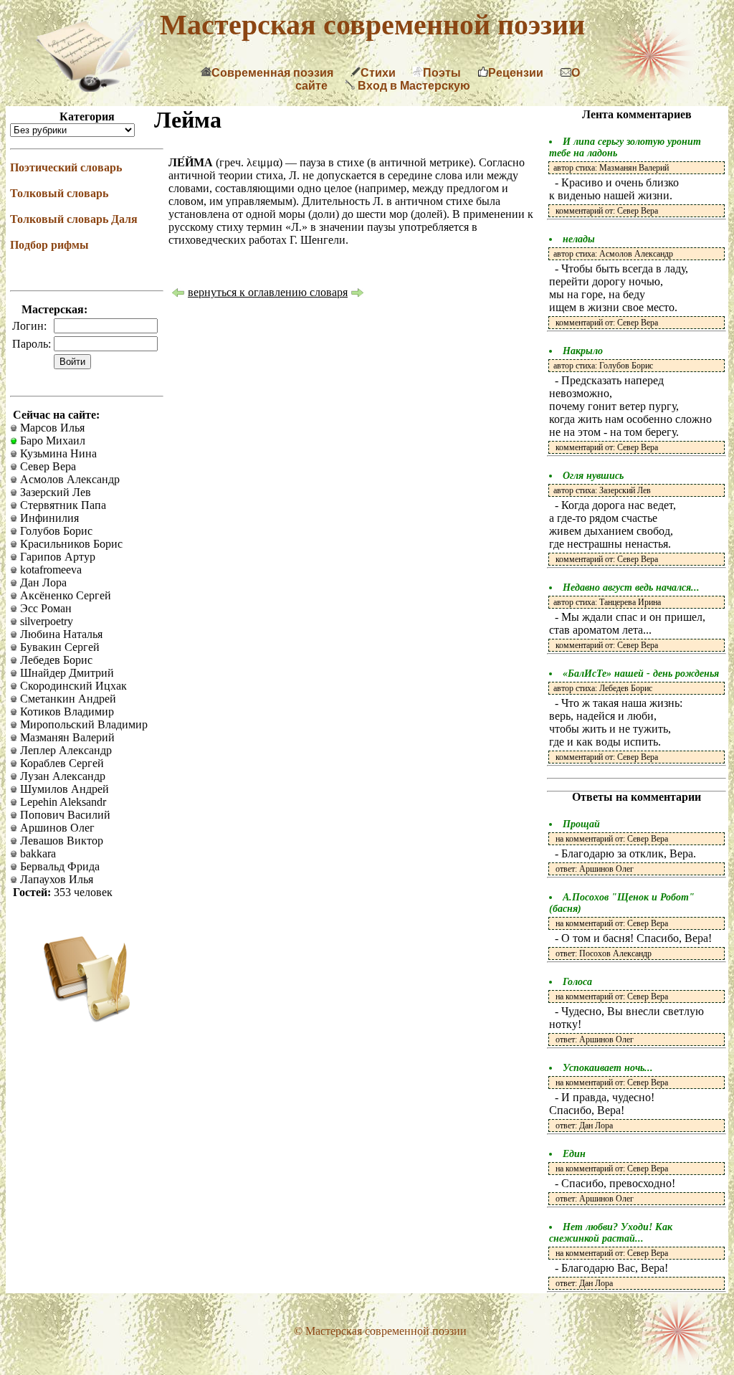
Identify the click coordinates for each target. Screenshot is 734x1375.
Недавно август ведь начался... (631, 587)
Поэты (442, 73)
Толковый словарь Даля (74, 219)
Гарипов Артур (56, 557)
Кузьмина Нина (57, 453)
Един (574, 1153)
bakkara (36, 853)
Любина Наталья (60, 634)
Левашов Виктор (60, 840)
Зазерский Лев (54, 492)
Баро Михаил (51, 440)
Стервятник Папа (61, 505)
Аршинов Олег (56, 828)
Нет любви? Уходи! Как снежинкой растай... (610, 1233)
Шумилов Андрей (63, 789)
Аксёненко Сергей (64, 595)
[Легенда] (178, 294)
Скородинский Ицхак (72, 686)
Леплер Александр (64, 750)
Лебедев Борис (54, 660)
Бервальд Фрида (58, 866)
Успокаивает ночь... (608, 1067)
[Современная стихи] (89, 88)
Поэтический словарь (66, 167)
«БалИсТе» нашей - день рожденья (641, 673)
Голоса (577, 981)
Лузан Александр (61, 776)
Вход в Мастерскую (412, 86)
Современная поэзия (272, 73)
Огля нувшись (593, 475)
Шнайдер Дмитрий (65, 673)
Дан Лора (42, 582)
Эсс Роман (44, 608)
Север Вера (46, 466)
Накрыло (583, 351)
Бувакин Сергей (58, 647)
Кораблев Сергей (60, 763)
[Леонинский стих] (358, 294)
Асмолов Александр (68, 479)
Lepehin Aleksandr (61, 802)
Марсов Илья (51, 428)
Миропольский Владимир (82, 724)
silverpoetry (45, 621)
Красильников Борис (70, 544)
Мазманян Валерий (66, 737)
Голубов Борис (54, 531)
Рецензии (515, 73)
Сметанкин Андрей (66, 699)
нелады (579, 239)
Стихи (378, 73)
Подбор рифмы (49, 245)
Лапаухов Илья (55, 879)
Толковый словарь (59, 193)
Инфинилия (48, 518)
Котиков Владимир (65, 711)
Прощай (581, 824)
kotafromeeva (49, 569)
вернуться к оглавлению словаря (268, 292)
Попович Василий (63, 815)
